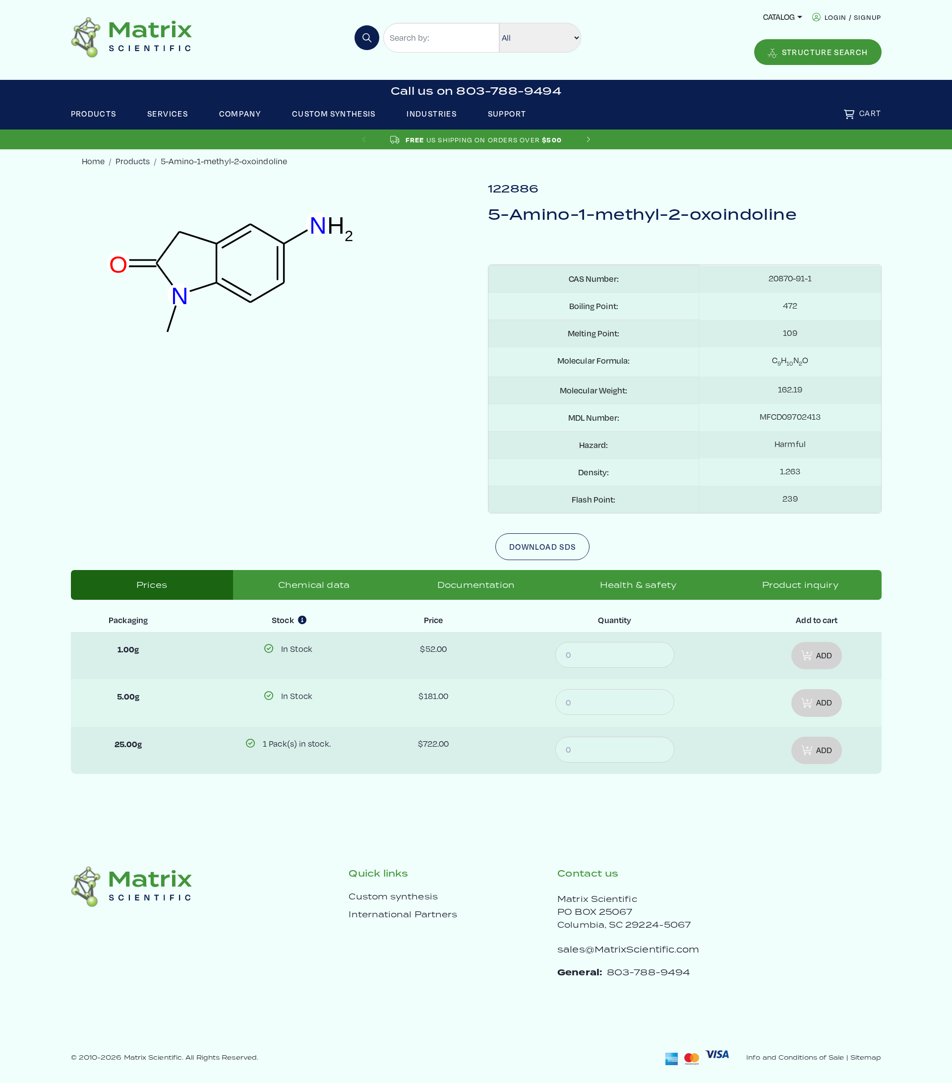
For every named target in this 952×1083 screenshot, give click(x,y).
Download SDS (542, 547)
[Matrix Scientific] (131, 36)
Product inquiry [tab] (800, 584)
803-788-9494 (648, 972)
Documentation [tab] (476, 584)
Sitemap (866, 1057)
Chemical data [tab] (314, 584)
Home (93, 161)
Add (824, 655)
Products (94, 114)
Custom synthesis (393, 896)
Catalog (779, 17)
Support (507, 114)
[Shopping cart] (849, 114)
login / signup (853, 17)
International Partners (403, 914)
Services (167, 114)
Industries (432, 114)
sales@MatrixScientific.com (628, 949)
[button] (588, 139)
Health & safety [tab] (638, 584)
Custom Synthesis (334, 114)
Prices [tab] (151, 584)
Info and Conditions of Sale (795, 1057)
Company (240, 114)
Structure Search (825, 52)
